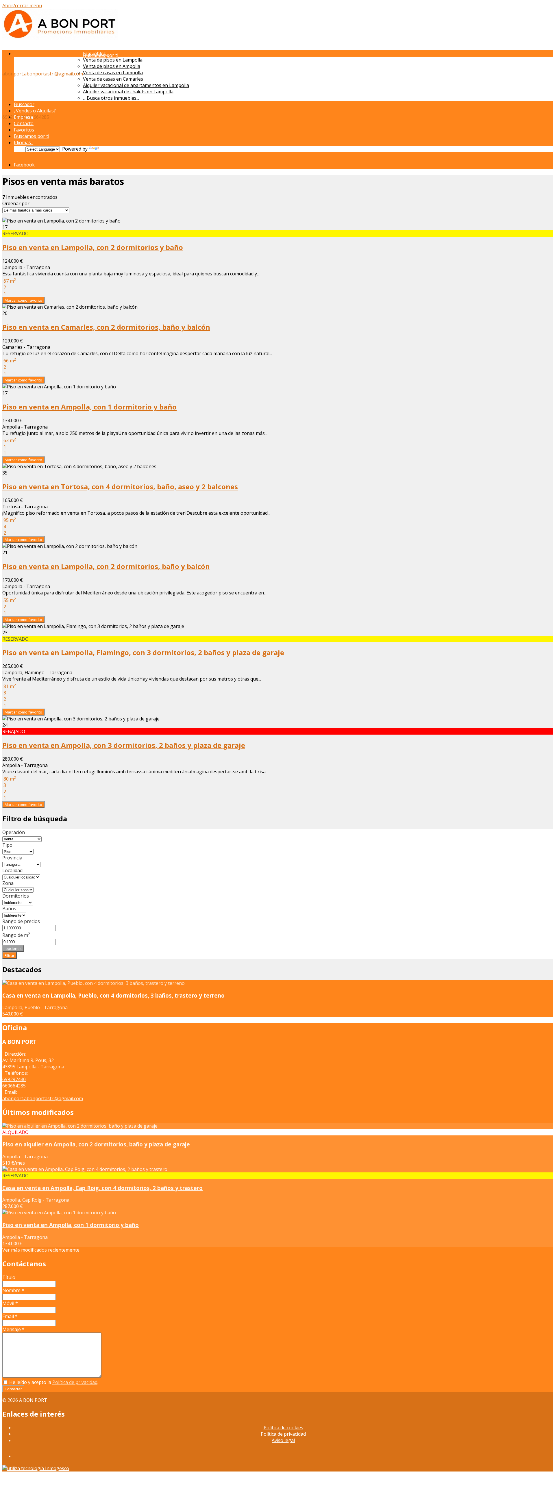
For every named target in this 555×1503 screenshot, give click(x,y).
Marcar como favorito (23, 300)
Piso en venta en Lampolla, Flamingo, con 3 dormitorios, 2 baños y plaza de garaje (143, 652)
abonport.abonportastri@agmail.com (42, 74)
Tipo (7, 845)
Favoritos (24, 130)
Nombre (13, 1290)
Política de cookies (283, 1427)
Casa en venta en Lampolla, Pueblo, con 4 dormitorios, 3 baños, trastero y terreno (113, 995)
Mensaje (13, 1329)
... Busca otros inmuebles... (111, 98)
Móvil (10, 1303)
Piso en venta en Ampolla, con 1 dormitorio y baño (89, 407)
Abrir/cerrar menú (22, 5)
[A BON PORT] (60, 38)
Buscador (24, 104)
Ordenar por (15, 203)
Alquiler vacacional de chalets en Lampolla (128, 91)
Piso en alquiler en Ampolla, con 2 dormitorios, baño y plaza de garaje (96, 1144)
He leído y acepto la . (53, 1382)
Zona (8, 883)
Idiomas (23, 142)
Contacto (24, 123)
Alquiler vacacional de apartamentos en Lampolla (136, 85)
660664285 (37, 117)
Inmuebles (95, 53)
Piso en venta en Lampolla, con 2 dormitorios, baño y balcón (106, 566)
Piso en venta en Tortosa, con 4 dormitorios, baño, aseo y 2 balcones (120, 486)
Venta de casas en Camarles (113, 79)
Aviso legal (283, 1440)
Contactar (13, 1388)
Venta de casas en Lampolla (113, 72)
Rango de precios (21, 921)
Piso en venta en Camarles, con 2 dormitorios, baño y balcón (106, 327)
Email (10, 1316)
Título (8, 1277)
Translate (110, 149)
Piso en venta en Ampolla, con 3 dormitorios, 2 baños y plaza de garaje (123, 745)
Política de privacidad (74, 1382)
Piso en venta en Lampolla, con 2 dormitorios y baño (92, 247)
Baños (9, 908)
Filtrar (9, 955)
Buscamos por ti (31, 136)
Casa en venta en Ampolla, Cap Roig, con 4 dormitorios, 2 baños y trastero (102, 1187)
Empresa (23, 117)
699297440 (14, 1079)
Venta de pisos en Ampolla (111, 66)
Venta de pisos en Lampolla (113, 60)
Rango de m (16, 935)
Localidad (12, 870)
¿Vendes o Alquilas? (35, 111)
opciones (13, 948)
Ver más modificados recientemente (41, 1250)
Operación (13, 832)
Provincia (12, 858)
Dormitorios (15, 896)
